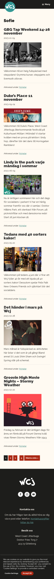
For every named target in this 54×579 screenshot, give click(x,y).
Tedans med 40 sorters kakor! (25, 236)
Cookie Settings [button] (11, 573)
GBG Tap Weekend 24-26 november (27, 31)
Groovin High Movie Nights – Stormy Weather (22, 381)
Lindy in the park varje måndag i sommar (24, 164)
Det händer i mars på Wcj (23, 309)
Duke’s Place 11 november (18, 98)
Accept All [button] (27, 573)
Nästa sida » (32, 459)
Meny (47, 4)
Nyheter (22, 87)
